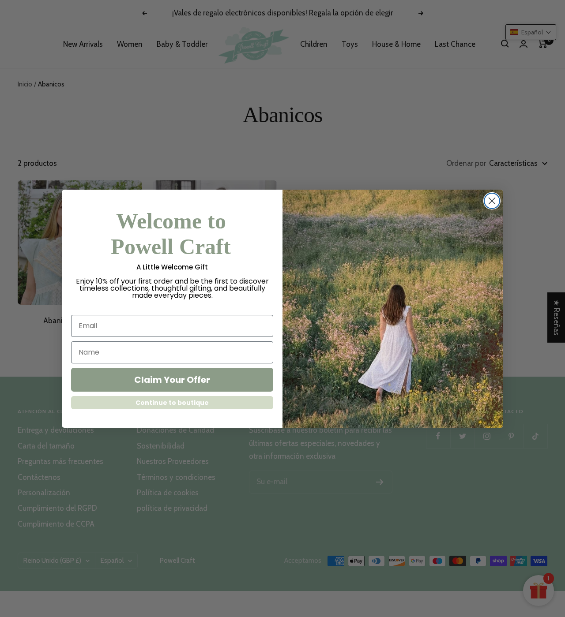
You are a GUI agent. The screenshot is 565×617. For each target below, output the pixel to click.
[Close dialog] (492, 201)
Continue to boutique (172, 402)
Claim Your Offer (172, 380)
